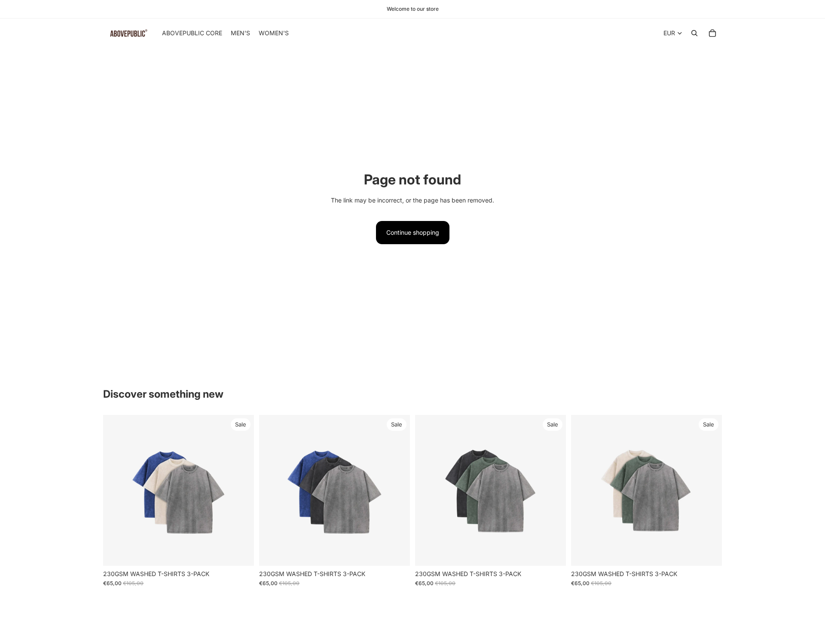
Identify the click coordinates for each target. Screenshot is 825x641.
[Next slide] (241, 490)
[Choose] (240, 552)
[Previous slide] (116, 490)
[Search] (694, 33)
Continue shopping (412, 232)
